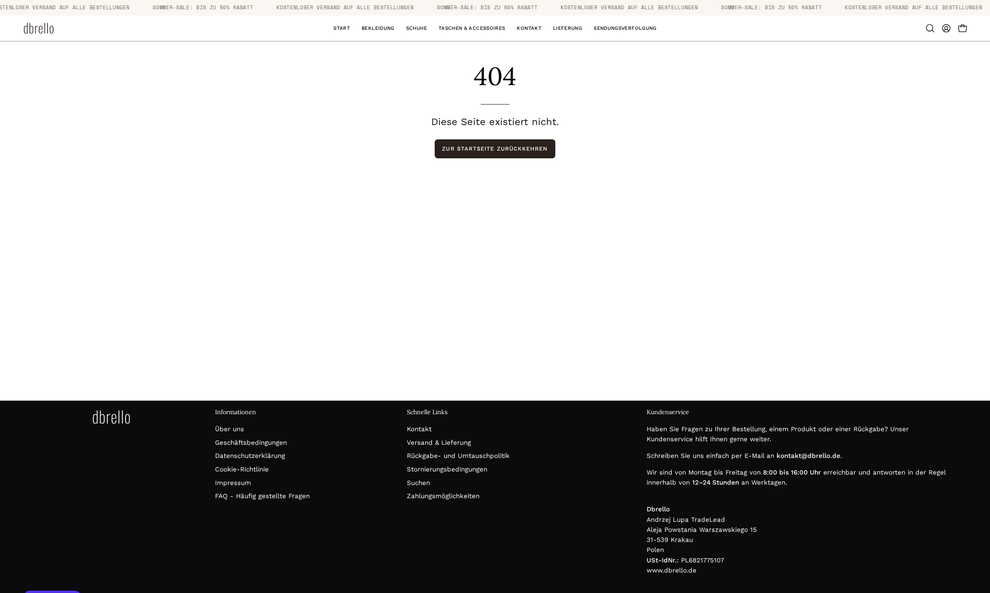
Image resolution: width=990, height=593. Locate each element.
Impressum (233, 482)
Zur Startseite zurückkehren (495, 149)
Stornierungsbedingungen (447, 469)
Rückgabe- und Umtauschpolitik (458, 455)
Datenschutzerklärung (250, 455)
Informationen (235, 412)
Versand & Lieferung (439, 442)
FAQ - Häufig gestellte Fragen (262, 496)
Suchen (418, 482)
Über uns (229, 429)
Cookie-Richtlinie (242, 469)
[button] (378, 28)
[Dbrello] (38, 28)
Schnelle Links (427, 412)
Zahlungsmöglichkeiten (443, 496)
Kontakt (419, 429)
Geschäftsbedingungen (251, 442)
